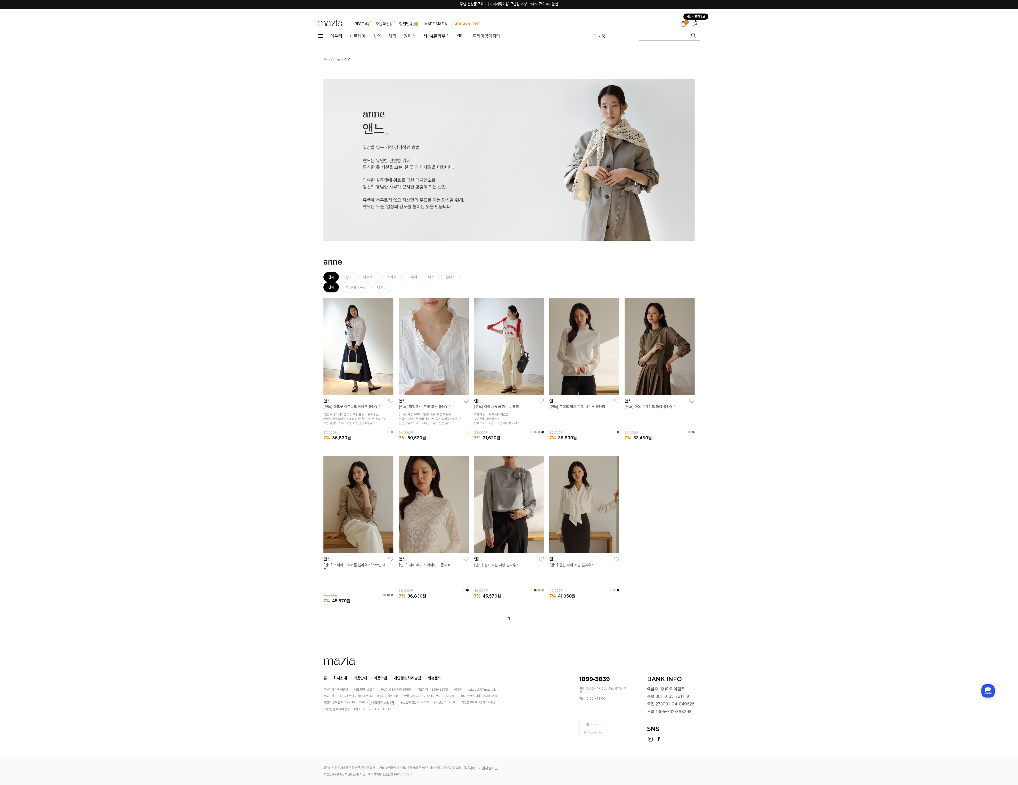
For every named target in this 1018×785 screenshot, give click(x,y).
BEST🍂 (362, 23)
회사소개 (340, 678)
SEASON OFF (466, 23)
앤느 (461, 36)
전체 (331, 277)
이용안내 (360, 678)
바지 (431, 277)
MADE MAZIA (435, 23)
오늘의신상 (384, 23)
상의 (377, 36)
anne (335, 59)
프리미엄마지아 (486, 36)
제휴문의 (434, 678)
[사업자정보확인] (381, 702)
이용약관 (380, 678)
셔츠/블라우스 (355, 287)
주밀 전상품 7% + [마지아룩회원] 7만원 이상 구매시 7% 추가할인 (509, 4)
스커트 (391, 277)
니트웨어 (358, 36)
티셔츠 (382, 287)
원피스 (410, 36)
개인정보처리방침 (407, 678)
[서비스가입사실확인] (483, 768)
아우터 (336, 36)
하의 (392, 36)
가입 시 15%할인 (696, 16)
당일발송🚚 (408, 23)
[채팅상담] (988, 691)
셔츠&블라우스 (436, 36)
